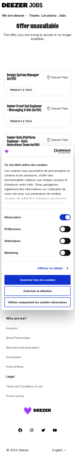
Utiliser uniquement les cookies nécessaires (37, 302)
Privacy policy (15, 396)
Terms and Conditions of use (24, 386)
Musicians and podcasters (22, 347)
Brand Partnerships (18, 337)
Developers (13, 357)
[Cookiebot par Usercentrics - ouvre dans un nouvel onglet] (54, 151)
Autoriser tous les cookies (37, 279)
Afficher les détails (50, 268)
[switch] (65, 229)
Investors (12, 328)
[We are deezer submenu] (26, 15)
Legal (10, 376)
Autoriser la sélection (37, 291)
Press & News (15, 366)
